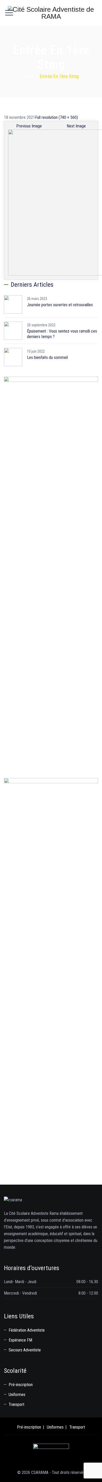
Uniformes (17, 1394)
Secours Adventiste (25, 1350)
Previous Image (29, 126)
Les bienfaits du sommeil (47, 357)
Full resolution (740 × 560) (56, 117)
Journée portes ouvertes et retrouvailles (60, 304)
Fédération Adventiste (27, 1330)
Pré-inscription (21, 1384)
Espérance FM (20, 1340)
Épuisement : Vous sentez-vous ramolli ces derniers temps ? (62, 334)
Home (29, 76)
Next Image (76, 126)
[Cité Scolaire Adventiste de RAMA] (51, 13)
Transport (16, 1404)
